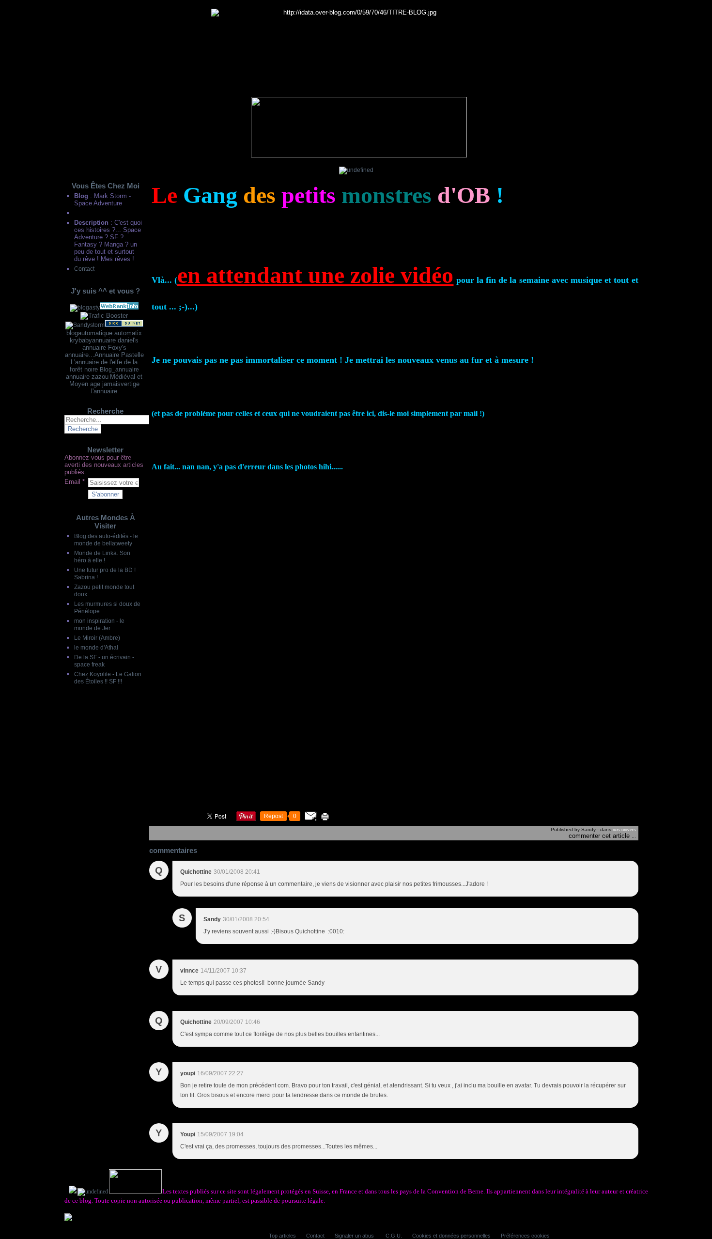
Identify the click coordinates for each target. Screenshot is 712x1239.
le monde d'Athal (96, 647)
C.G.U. (394, 1236)
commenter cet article (600, 835)
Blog (81, 196)
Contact (84, 268)
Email (72, 481)
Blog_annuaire (119, 369)
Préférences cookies (525, 1236)
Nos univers (624, 829)
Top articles (282, 1236)
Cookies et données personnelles (451, 1236)
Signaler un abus (355, 1236)
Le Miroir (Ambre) (97, 638)
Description (92, 222)
